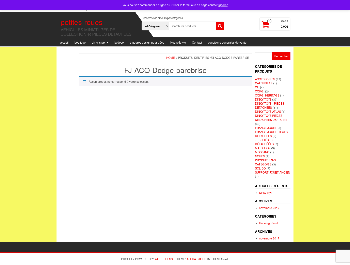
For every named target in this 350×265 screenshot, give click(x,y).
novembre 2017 (269, 208)
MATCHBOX (262, 148)
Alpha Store (196, 259)
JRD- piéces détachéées (264, 142)
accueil (64, 42)
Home (170, 58)
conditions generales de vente (227, 42)
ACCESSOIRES (265, 79)
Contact (197, 42)
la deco (119, 42)
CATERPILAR (263, 83)
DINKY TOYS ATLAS (268, 111)
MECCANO (262, 152)
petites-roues (81, 22)
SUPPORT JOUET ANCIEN (272, 172)
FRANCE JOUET (266, 128)
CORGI (259, 91)
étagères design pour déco (147, 42)
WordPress (164, 259)
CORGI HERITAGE (267, 95)
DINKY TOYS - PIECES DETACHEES (269, 105)
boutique (80, 42)
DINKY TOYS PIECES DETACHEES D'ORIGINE (271, 118)
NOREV (260, 156)
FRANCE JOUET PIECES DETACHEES (271, 134)
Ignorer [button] (223, 5)
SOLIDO (260, 168)
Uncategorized (268, 223)
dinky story (99, 42)
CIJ (257, 87)
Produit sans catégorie (265, 162)
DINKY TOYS (263, 99)
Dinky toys (265, 193)
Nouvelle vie (178, 42)
